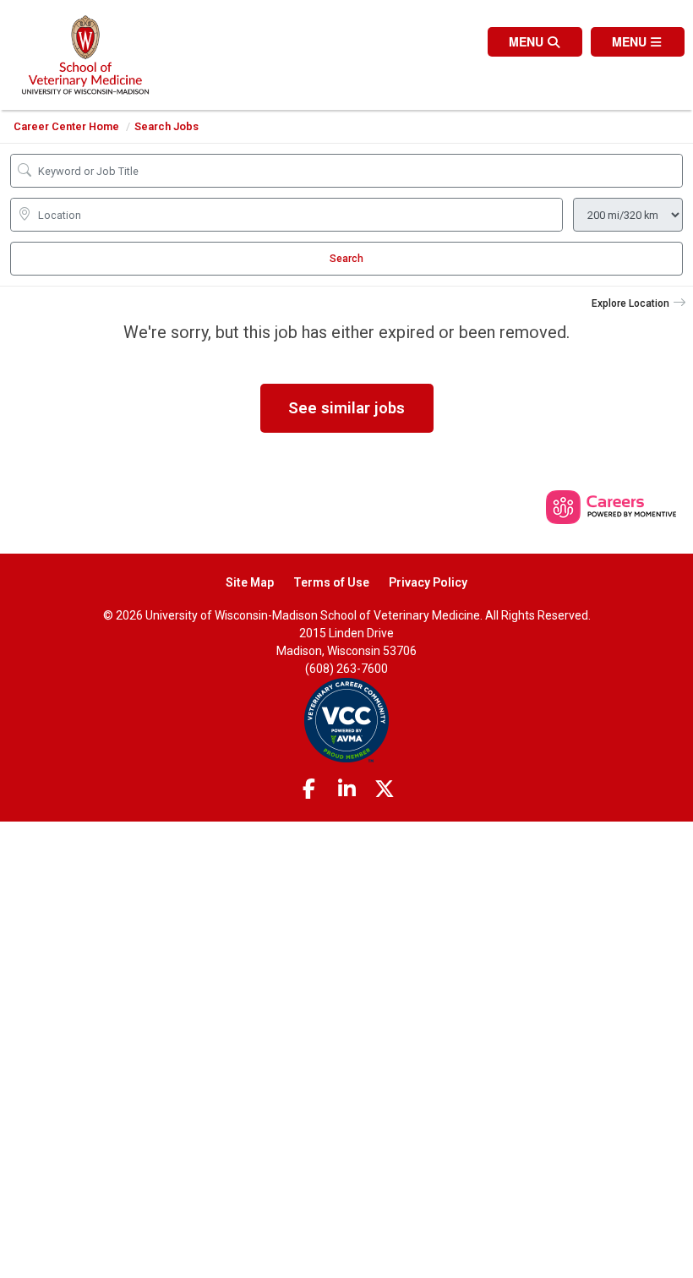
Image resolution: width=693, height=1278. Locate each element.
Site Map (250, 582)
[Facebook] (309, 789)
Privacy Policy (428, 582)
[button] (638, 42)
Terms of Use (331, 582)
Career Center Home (66, 126)
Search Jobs (166, 126)
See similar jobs (346, 408)
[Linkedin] (346, 789)
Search (346, 259)
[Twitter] (384, 789)
